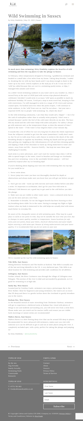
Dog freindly (13, 366)
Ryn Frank (39, 416)
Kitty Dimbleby (17, 20)
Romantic (12, 376)
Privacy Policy (48, 371)
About (45, 366)
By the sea (12, 363)
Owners (46, 368)
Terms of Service (50, 373)
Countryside (13, 373)
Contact (46, 363)
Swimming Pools (15, 371)
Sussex (39, 20)
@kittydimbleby (31, 334)
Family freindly (14, 368)
